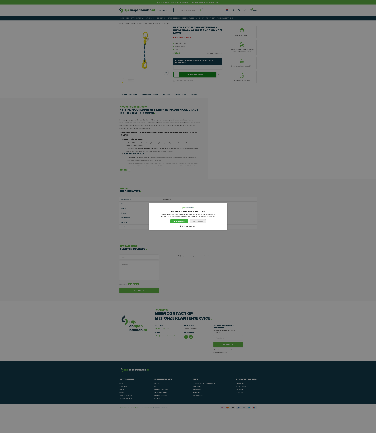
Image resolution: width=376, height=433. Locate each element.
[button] (188, 226)
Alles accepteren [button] (179, 221)
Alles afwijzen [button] (198, 221)
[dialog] (188, 216)
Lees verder (211, 216)
